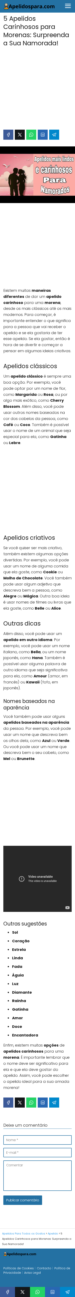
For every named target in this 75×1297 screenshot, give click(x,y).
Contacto (44, 1268)
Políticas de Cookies (18, 1268)
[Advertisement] (37, 86)
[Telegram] (54, 135)
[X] (20, 135)
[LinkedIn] (43, 135)
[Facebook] (8, 135)
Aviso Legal (32, 1273)
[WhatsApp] (31, 135)
